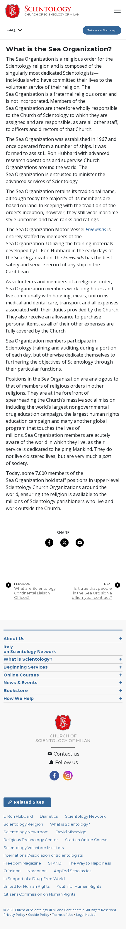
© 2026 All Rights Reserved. (60, 910)
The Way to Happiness (90, 863)
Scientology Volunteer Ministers (34, 848)
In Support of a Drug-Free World (34, 879)
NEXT (108, 583)
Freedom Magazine (22, 863)
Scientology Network (85, 816)
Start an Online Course (86, 840)
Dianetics (49, 816)
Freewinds (96, 229)
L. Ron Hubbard (18, 816)
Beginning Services (26, 667)
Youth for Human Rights (79, 886)
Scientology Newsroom (26, 832)
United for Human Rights (27, 886)
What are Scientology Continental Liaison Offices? (35, 593)
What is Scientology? (28, 659)
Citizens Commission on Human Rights (39, 894)
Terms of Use (62, 914)
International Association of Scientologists (43, 855)
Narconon (37, 871)
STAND (55, 863)
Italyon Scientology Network (30, 649)
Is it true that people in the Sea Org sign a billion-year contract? (92, 593)
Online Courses (21, 675)
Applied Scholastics (72, 871)
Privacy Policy (14, 914)
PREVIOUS (22, 583)
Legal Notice (86, 914)
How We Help (19, 698)
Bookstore (16, 690)
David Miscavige (71, 832)
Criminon (12, 871)
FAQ (11, 30)
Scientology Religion (23, 824)
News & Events (21, 682)
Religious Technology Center (31, 840)
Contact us (65, 754)
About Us (14, 638)
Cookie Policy (38, 914)
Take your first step (102, 30)
